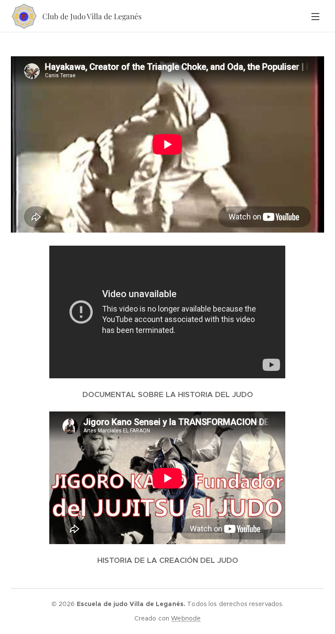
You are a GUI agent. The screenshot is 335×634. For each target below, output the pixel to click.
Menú (315, 16)
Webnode (186, 618)
